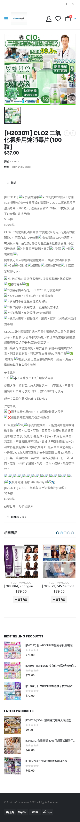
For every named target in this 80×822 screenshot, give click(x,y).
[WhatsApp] (73, 4)
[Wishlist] (58, 19)
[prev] (67, 133)
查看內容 (22, 599)
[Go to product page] (21, 561)
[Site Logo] (19, 18)
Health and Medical (20, 166)
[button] (7, 18)
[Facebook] (66, 4)
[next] (73, 133)
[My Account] (49, 19)
